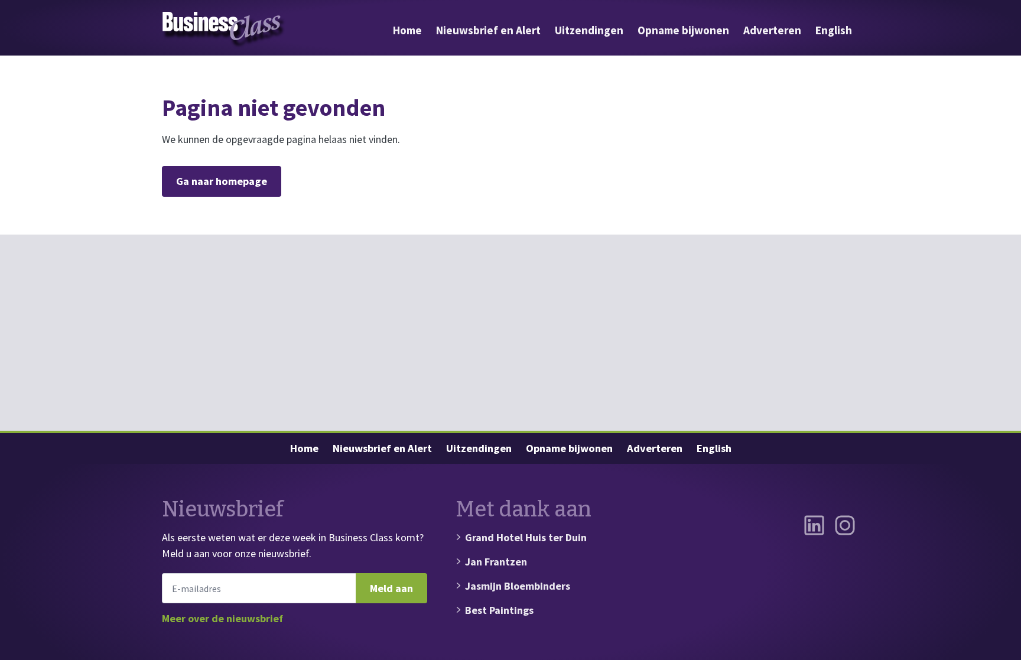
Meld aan (391, 588)
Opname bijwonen (683, 30)
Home (407, 30)
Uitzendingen (589, 30)
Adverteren (772, 30)
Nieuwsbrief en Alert (488, 30)
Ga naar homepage (221, 181)
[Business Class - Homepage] (224, 30)
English (833, 30)
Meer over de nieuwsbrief (222, 618)
